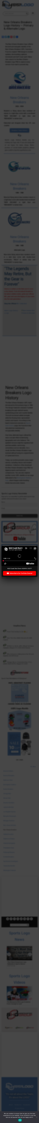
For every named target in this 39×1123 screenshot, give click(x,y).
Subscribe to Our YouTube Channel (21, 573)
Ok (20, 1120)
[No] (37, 1117)
